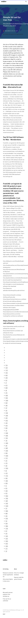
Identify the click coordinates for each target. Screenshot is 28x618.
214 (6, 460)
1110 (6, 365)
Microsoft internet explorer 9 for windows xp (8, 594)
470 (6, 473)
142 (6, 410)
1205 (6, 450)
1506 (6, 455)
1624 (6, 395)
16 (6, 486)
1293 (6, 546)
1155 (6, 438)
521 (6, 380)
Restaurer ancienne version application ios (8, 574)
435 (6, 423)
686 (6, 513)
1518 (6, 518)
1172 (6, 458)
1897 (6, 448)
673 (6, 385)
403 (6, 425)
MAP (4, 614)
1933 (6, 541)
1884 (6, 526)
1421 (6, 367)
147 (6, 408)
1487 (6, 501)
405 (6, 378)
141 (6, 551)
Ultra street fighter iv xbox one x (8, 580)
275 (6, 393)
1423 (6, 536)
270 (6, 463)
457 (6, 465)
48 (6, 390)
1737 (6, 370)
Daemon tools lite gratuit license (18, 578)
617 (6, 531)
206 (6, 491)
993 (6, 453)
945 (6, 478)
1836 (6, 433)
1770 (6, 476)
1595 (6, 435)
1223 (6, 538)
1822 (6, 398)
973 (6, 493)
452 (6, 516)
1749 (6, 413)
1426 (6, 415)
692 (6, 428)
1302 (6, 503)
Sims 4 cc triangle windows (19, 573)
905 (6, 375)
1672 (6, 420)
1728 (6, 528)
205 (6, 418)
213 (6, 508)
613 (6, 488)
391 (6, 445)
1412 (6, 373)
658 (6, 483)
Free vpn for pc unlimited (7, 599)
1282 (6, 481)
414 (6, 533)
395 (6, 405)
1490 (6, 443)
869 (6, 388)
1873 (6, 543)
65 (6, 471)
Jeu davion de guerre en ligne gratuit (13, 34)
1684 (6, 511)
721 (6, 430)
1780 (6, 498)
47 (6, 383)
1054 (6, 468)
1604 (6, 496)
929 (6, 403)
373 (6, 548)
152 (6, 521)
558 (6, 523)
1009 (6, 506)
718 (6, 440)
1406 (6, 400)
